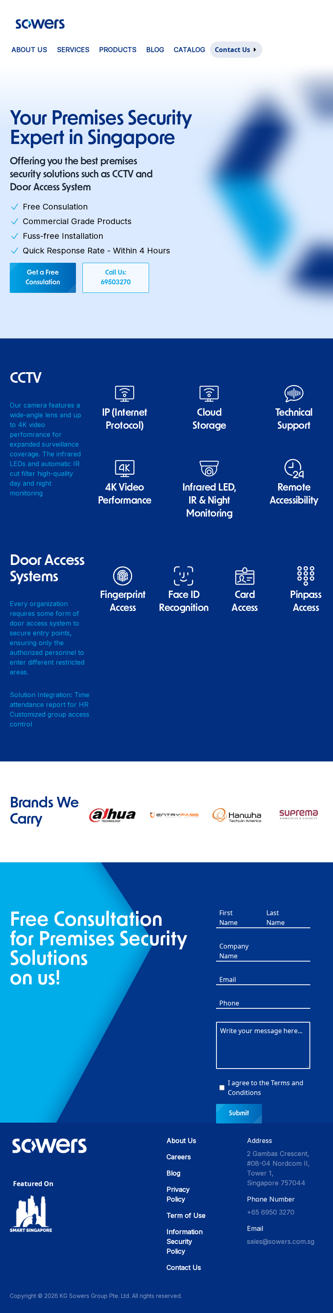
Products (117, 50)
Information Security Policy (184, 1241)
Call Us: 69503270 (116, 278)
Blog (155, 50)
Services (73, 50)
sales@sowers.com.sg (280, 1241)
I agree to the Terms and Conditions (265, 1087)
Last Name (275, 917)
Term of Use (185, 1215)
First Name (228, 917)
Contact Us (183, 1267)
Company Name (230, 951)
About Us (29, 50)
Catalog (189, 50)
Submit (239, 1113)
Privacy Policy (178, 1194)
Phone (229, 1003)
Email (227, 979)
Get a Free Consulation (43, 278)
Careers (178, 1157)
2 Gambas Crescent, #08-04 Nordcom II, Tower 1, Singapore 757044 (278, 1168)
